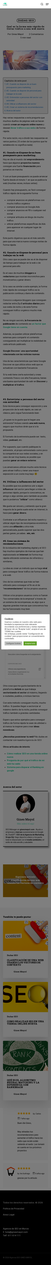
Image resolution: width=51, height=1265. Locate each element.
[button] (47, 4)
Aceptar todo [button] (30, 643)
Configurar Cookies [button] (13, 643)
